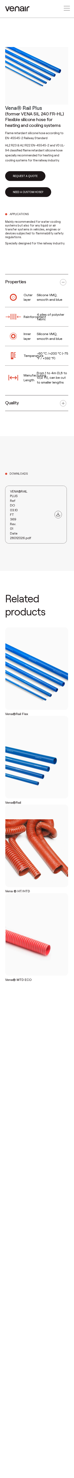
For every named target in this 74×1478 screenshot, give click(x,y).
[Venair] (17, 8)
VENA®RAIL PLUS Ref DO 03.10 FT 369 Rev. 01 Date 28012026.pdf (20, 514)
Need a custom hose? (28, 192)
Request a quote (25, 176)
